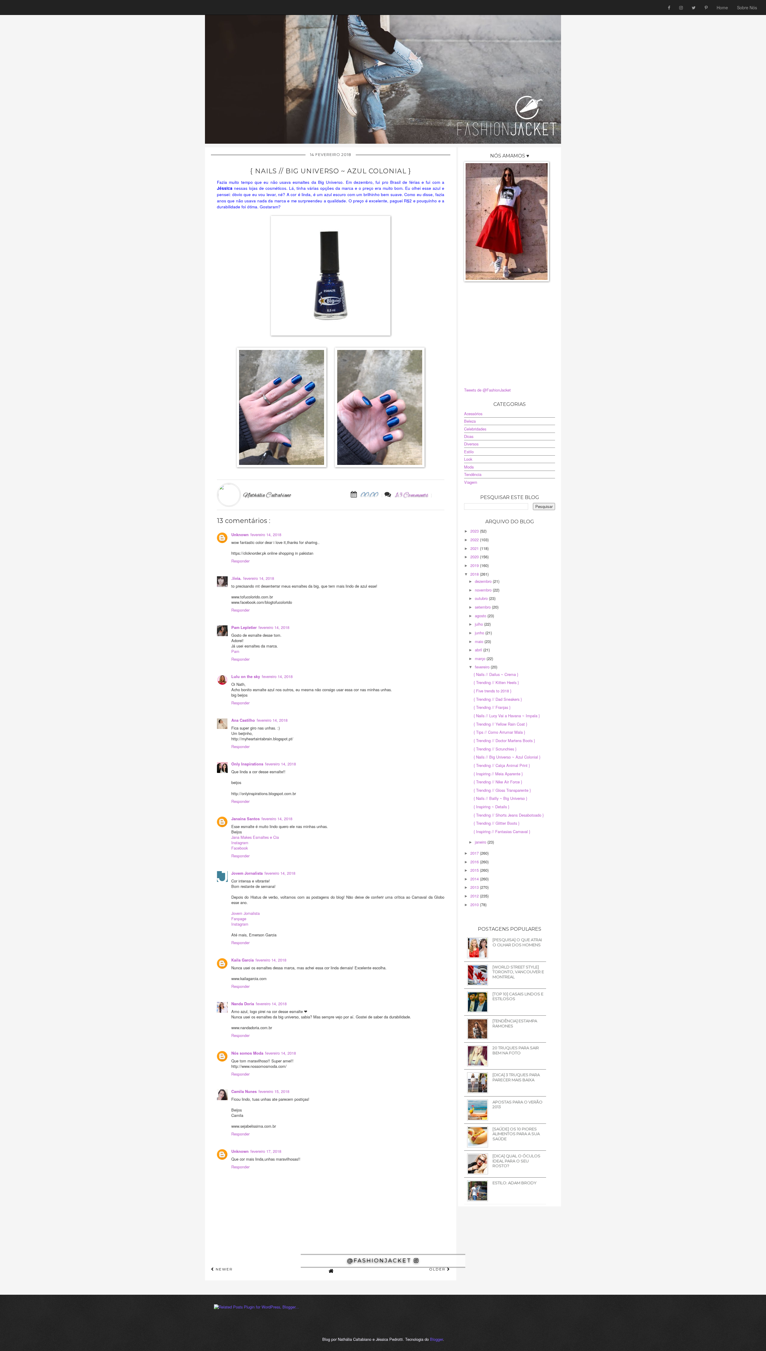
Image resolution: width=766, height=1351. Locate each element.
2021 (475, 548)
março (481, 658)
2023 (475, 531)
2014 (475, 879)
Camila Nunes (244, 1091)
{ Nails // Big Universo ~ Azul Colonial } (507, 757)
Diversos (471, 444)
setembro (483, 607)
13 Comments (411, 495)
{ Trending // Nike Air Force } (498, 782)
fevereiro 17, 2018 (265, 1151)
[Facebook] (669, 7)
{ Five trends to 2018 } (492, 691)
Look (468, 459)
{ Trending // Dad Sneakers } (498, 699)
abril (479, 650)
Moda (469, 467)
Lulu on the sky (245, 676)
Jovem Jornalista (247, 873)
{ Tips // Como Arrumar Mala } (499, 732)
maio (479, 641)
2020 (475, 556)
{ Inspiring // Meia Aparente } (498, 774)
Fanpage (238, 918)
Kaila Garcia (242, 960)
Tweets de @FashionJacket (487, 390)
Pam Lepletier (244, 627)
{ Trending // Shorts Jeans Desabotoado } (509, 815)
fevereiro (483, 667)
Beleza (470, 421)
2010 (475, 904)
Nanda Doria (242, 1003)
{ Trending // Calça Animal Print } (502, 765)
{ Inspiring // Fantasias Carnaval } (502, 831)
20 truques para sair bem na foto (516, 1050)
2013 (475, 887)
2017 (475, 853)
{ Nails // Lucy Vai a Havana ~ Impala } (507, 715)
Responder (240, 561)
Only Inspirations (247, 764)
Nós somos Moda (247, 1053)
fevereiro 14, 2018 (265, 534)
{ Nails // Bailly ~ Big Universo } (500, 798)
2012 (475, 896)
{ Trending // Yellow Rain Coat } (500, 724)
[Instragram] (681, 7)
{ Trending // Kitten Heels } (496, 682)
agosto (481, 615)
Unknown (240, 534)
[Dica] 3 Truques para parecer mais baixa (516, 1077)
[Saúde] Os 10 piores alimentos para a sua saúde (516, 1133)
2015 (475, 870)
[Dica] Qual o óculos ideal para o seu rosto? (516, 1160)
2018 (475, 574)
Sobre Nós (747, 7)
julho (479, 624)
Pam (235, 651)
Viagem (470, 482)
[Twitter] (693, 7)
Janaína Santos (245, 818)
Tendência (472, 474)
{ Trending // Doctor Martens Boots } (504, 740)
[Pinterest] (706, 7)
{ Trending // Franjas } (492, 707)
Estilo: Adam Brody (514, 1182)
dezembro (484, 581)
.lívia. (236, 578)
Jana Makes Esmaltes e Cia (255, 837)
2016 (475, 862)
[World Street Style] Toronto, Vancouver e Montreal (518, 972)
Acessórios (473, 413)
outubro (482, 598)
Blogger (436, 1339)
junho (480, 633)
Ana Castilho (243, 720)
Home (722, 7)
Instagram (239, 842)
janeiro (481, 842)
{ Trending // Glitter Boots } (496, 823)
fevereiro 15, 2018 (274, 1091)
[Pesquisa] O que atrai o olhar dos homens (517, 942)
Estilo (469, 451)
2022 (475, 539)
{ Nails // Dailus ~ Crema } (496, 674)
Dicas (468, 436)
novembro (484, 590)
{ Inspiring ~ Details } (491, 806)
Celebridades (475, 429)
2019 (475, 565)
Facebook (239, 848)
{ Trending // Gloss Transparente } (502, 790)
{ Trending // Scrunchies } (495, 749)
